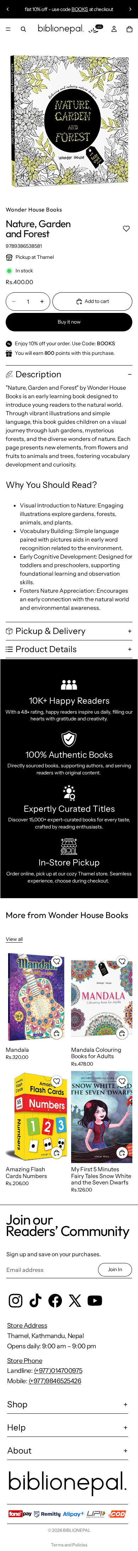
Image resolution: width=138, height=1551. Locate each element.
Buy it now (69, 322)
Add (62, 1033)
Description (38, 374)
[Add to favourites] (126, 228)
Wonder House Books (34, 209)
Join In (115, 1269)
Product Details (46, 649)
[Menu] (8, 29)
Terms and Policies (69, 1544)
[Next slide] (130, 9)
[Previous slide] (8, 9)
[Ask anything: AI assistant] (96, 29)
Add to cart (97, 301)
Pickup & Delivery (51, 631)
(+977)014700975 (58, 1371)
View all (14, 939)
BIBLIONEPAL (77, 1530)
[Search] (23, 29)
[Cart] (129, 29)
